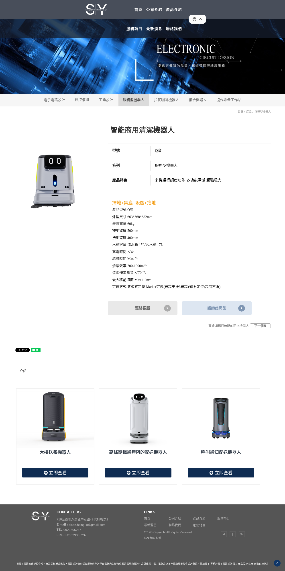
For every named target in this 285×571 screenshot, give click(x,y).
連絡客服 (142, 308)
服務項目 (223, 518)
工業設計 (106, 100)
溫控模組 (82, 100)
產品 (249, 111)
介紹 (23, 371)
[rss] (242, 534)
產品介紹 (199, 518)
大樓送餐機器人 (55, 452)
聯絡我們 (175, 525)
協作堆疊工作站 (228, 100)
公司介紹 (175, 518)
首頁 (240, 111)
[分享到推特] (224, 534)
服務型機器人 (133, 100)
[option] (53, 182)
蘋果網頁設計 (152, 538)
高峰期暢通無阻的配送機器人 (236, 326)
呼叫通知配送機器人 (221, 452)
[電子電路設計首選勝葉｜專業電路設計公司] (142, 56)
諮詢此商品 (216, 308)
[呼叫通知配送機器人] (221, 418)
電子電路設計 (54, 100)
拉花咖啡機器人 (166, 100)
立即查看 (57, 472)
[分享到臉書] (233, 534)
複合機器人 (198, 100)
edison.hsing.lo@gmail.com (86, 524)
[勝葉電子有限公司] (106, 9)
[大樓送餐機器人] (55, 418)
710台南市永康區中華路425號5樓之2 (82, 519)
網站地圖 (199, 525)
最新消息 (150, 525)
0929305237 (72, 530)
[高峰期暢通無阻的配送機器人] (138, 418)
